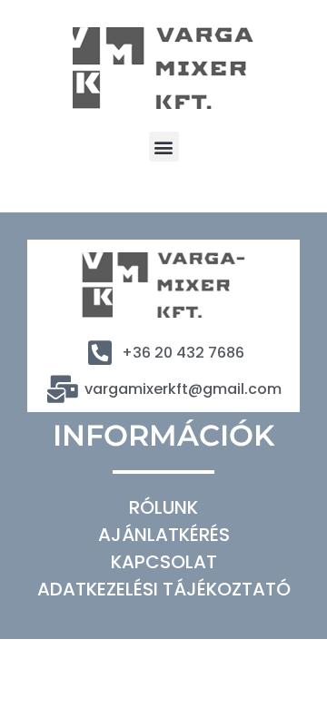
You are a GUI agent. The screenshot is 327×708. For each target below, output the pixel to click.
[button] (164, 147)
